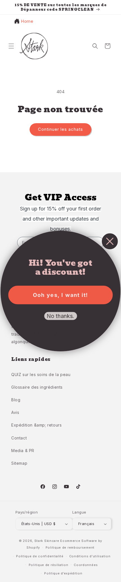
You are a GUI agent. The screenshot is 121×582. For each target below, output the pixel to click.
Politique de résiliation (48, 565)
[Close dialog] (110, 241)
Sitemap (19, 463)
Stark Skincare (46, 541)
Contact (19, 438)
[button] (11, 46)
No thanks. (60, 316)
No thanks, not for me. (60, 334)
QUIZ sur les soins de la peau (40, 374)
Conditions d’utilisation (90, 556)
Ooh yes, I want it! (60, 295)
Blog (15, 399)
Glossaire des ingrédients (37, 387)
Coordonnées (86, 565)
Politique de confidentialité (40, 556)
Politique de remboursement (70, 547)
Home (27, 21)
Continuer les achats (60, 129)
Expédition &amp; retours (36, 425)
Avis (15, 412)
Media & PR (22, 450)
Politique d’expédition (63, 573)
